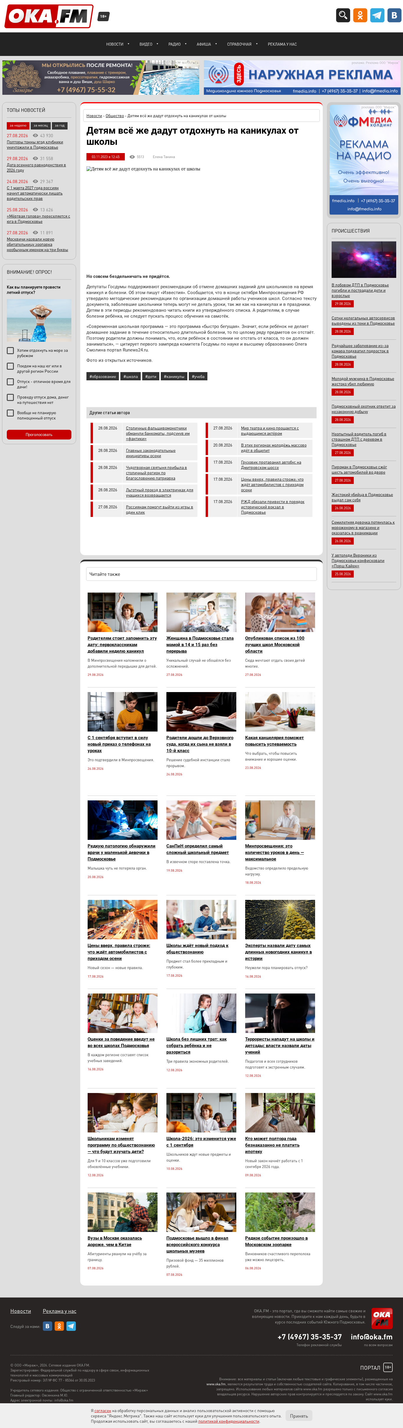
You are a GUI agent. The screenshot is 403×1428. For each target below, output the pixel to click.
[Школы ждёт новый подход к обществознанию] (201, 937)
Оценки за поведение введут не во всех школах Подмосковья (121, 1042)
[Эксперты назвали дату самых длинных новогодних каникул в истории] (280, 937)
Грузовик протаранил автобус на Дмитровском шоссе (271, 464)
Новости (114, 44)
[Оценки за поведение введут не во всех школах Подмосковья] (123, 1031)
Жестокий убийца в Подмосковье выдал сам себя (362, 497)
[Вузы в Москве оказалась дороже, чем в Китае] (123, 1230)
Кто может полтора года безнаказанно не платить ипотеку (272, 1145)
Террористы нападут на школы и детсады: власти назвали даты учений (279, 1045)
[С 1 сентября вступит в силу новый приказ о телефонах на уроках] (123, 729)
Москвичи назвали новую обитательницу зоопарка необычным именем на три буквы (37, 244)
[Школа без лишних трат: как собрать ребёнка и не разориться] (201, 1031)
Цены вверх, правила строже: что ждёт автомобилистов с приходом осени (272, 484)
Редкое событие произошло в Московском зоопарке (276, 1241)
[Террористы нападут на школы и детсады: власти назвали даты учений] (280, 1031)
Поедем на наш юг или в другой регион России (39, 368)
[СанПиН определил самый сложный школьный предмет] (201, 838)
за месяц (41, 125)
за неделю (18, 125)
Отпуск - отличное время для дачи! (44, 384)
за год (60, 125)
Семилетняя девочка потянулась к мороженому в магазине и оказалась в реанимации (363, 527)
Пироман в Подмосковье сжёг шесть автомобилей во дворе (359, 469)
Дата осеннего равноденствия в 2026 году (36, 167)
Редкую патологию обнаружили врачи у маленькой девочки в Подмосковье (121, 852)
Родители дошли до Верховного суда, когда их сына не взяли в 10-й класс (199, 744)
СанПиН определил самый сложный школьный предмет (197, 849)
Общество (115, 115)
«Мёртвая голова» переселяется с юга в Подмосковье (38, 218)
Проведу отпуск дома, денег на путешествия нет (43, 399)
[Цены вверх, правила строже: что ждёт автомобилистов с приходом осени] (123, 937)
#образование (102, 376)
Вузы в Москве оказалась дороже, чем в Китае (115, 1241)
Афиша (204, 44)
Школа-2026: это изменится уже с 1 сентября (201, 1142)
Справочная (239, 44)
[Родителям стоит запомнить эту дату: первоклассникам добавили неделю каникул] (123, 630)
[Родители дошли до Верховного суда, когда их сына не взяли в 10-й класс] (201, 729)
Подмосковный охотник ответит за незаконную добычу (364, 408)
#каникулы (174, 376)
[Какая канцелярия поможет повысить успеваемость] (280, 729)
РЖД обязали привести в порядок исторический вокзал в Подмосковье (272, 507)
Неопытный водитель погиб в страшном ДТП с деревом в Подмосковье (359, 439)
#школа (130, 376)
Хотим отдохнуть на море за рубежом (42, 352)
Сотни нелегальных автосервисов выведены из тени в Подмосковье (363, 320)
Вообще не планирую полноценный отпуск (36, 415)
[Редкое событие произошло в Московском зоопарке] (280, 1230)
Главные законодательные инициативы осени (151, 452)
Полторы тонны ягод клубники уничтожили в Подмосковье (35, 144)
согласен (102, 1410)
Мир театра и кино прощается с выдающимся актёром (270, 430)
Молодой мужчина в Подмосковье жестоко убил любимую (363, 381)
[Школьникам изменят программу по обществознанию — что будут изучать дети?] (123, 1130)
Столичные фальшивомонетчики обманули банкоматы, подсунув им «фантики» (158, 433)
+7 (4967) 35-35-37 (310, 1336)
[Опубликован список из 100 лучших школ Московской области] (280, 630)
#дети (150, 376)
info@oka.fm (372, 1336)
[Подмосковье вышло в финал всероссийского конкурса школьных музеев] (201, 1230)
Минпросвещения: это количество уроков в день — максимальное (274, 852)
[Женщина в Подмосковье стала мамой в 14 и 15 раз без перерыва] (201, 630)
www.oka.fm (216, 1384)
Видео (146, 44)
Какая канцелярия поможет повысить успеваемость (274, 741)
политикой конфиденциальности (228, 1421)
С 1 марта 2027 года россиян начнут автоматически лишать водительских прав (35, 193)
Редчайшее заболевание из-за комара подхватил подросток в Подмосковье (360, 351)
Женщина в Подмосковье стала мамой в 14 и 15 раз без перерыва (200, 645)
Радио (174, 44)
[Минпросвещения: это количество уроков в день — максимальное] (280, 838)
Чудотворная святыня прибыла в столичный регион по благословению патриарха (156, 472)
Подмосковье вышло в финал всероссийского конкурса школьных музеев (197, 1244)
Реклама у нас (282, 44)
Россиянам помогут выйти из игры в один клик (159, 509)
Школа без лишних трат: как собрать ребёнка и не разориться (196, 1045)
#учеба (198, 376)
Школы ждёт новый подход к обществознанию (197, 949)
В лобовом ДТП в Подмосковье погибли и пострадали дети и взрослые (360, 290)
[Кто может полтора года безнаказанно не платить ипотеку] (280, 1130)
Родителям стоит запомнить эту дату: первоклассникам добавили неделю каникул (122, 645)
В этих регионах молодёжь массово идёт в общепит (274, 447)
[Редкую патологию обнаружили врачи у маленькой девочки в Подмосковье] (123, 838)
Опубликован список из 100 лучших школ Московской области (274, 645)
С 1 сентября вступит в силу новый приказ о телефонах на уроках (119, 744)
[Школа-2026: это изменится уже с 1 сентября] (201, 1130)
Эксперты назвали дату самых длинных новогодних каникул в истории (278, 952)
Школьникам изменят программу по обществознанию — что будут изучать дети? (121, 1145)
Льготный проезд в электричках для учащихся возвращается (159, 492)
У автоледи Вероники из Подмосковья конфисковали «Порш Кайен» (358, 560)
